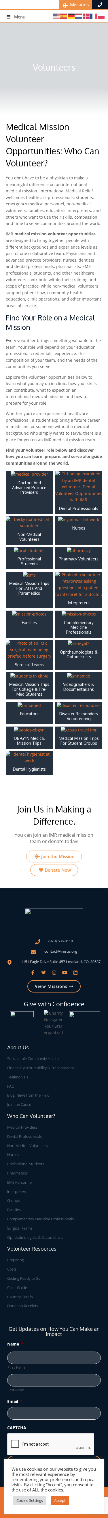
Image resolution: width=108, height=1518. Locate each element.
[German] (71, 15)
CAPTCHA (16, 1427)
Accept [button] (60, 1500)
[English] (56, 15)
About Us (18, 1047)
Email (15, 1401)
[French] (94, 15)
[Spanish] (64, 15)
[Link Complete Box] (29, 492)
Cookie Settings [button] (29, 1500)
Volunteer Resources (31, 1248)
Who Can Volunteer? (31, 1116)
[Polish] (101, 15)
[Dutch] (79, 15)
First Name (16, 1367)
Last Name (16, 1390)
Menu (19, 17)
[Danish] (86, 15)
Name (15, 1344)
